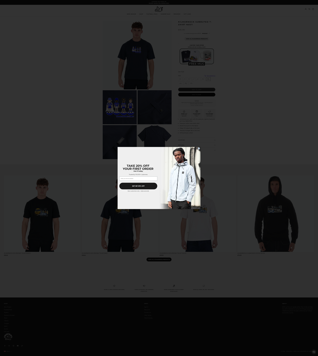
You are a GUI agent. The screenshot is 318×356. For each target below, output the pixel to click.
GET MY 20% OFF (138, 186)
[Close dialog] (199, 148)
